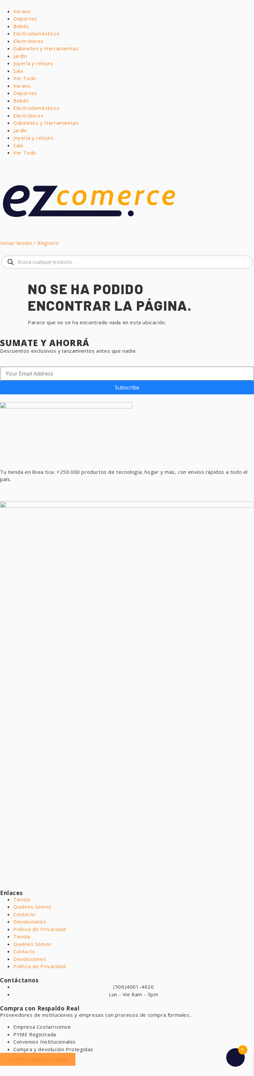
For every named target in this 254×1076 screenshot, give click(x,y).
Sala (18, 70)
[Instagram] (44, 491)
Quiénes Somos (32, 906)
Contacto (24, 914)
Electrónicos (28, 41)
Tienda (21, 899)
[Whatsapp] (8, 491)
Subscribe (127, 387)
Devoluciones (29, 921)
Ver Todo (24, 78)
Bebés (21, 26)
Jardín (20, 56)
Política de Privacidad (39, 929)
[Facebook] (26, 491)
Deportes (25, 18)
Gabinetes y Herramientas (45, 48)
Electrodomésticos (36, 33)
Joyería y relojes (33, 63)
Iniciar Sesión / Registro (29, 243)
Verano (22, 11)
